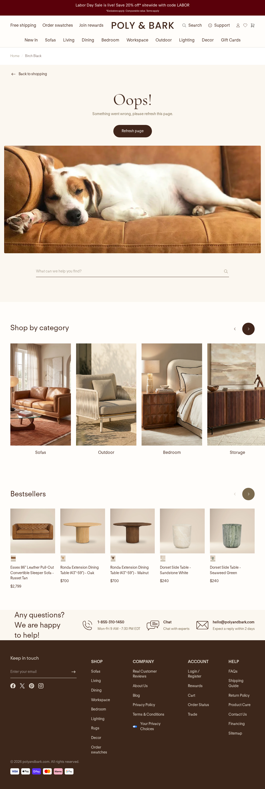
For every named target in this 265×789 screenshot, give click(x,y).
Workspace (137, 40)
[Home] (143, 25)
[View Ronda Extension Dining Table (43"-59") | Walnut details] (132, 531)
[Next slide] (248, 329)
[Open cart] (253, 25)
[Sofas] (40, 394)
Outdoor (164, 40)
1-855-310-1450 (111, 622)
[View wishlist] (245, 25)
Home (14, 56)
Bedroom (110, 40)
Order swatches (57, 25)
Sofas (50, 40)
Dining (88, 40)
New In (31, 40)
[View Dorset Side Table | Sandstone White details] (182, 531)
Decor (208, 40)
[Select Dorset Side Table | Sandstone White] (162, 557)
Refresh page (133, 131)
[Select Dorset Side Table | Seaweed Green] (212, 557)
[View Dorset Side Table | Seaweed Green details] (232, 531)
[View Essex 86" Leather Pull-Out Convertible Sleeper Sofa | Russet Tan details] (32, 531)
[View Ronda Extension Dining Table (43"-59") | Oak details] (82, 531)
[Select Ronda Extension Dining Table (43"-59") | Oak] (63, 557)
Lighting (187, 40)
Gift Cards (231, 40)
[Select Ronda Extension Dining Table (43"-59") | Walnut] (113, 557)
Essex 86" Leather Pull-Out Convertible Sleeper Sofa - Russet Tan (32, 572)
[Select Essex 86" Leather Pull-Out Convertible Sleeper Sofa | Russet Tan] (13, 557)
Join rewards (91, 25)
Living (69, 40)
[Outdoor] (106, 394)
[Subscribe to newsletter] (73, 672)
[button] (110, 625)
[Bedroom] (172, 394)
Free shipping (23, 25)
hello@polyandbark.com (233, 622)
